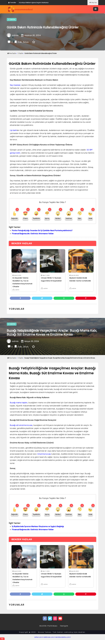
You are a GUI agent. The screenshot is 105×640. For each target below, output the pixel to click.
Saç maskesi (15, 85)
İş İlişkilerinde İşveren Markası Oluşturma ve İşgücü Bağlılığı (38, 526)
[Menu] (95, 9)
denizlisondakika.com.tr (63, 637)
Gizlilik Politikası (48, 626)
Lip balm (13, 130)
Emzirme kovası (44, 454)
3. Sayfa (11, 19)
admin (17, 290)
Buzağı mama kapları (18, 402)
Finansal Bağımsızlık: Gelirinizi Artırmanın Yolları (33, 233)
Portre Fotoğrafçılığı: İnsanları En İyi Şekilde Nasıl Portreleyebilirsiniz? (42, 230)
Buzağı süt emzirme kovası (21, 425)
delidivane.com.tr (49, 637)
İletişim (64, 626)
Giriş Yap (94, 2)
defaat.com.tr (38, 637)
